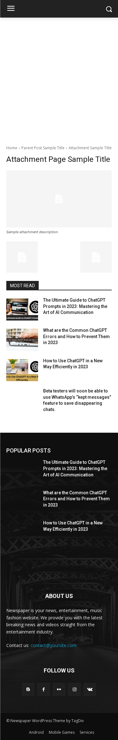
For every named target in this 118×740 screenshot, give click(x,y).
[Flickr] (59, 689)
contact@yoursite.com (53, 645)
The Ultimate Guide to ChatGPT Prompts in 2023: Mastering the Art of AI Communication (75, 306)
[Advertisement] (59, 80)
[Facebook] (43, 689)
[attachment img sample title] (59, 198)
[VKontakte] (90, 689)
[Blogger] (28, 689)
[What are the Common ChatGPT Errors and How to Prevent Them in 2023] (22, 340)
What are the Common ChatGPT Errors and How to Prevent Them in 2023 (76, 336)
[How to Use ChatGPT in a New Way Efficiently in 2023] (22, 370)
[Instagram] (74, 689)
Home (11, 148)
